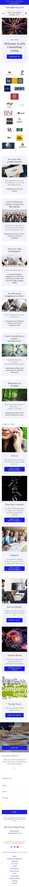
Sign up (14, 748)
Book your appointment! (14, 469)
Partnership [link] (14, 876)
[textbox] (14, 741)
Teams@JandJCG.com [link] (14, 833)
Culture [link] (14, 866)
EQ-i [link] (14, 873)
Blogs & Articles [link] (14, 878)
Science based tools (14, 668)
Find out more (14, 715)
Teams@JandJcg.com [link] (14, 7)
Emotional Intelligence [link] (14, 859)
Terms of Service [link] (21, 819)
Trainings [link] (15, 881)
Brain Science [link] (14, 871)
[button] (4, 13)
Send (14, 812)
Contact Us (14, 56)
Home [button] (14, 856)
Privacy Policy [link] (10, 819)
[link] (14, 13)
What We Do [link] (14, 868)
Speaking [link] (14, 861)
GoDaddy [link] (13, 852)
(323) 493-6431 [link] (14, 831)
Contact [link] (14, 883)
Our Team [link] (14, 864)
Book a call (14, 620)
